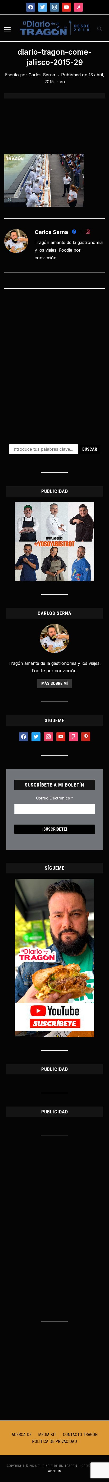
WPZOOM (55, 1471)
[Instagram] (88, 232)
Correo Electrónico (54, 798)
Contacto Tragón (80, 1434)
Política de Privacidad (54, 1441)
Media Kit (47, 1434)
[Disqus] (54, 363)
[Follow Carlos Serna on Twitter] (81, 232)
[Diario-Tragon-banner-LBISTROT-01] (54, 505)
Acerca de (21, 1434)
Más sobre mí (54, 683)
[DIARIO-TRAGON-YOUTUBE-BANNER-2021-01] (54, 882)
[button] (7, 29)
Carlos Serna (42, 74)
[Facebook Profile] (74, 232)
